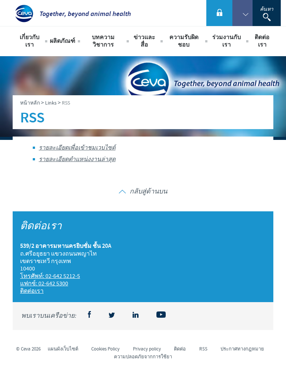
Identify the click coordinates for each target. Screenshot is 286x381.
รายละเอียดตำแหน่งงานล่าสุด (77, 159)
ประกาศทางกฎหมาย (242, 349)
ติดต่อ (180, 349)
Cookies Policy (105, 349)
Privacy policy (147, 349)
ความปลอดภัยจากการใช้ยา (143, 357)
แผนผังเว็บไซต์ (63, 349)
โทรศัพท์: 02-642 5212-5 (50, 276)
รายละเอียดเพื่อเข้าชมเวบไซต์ (77, 148)
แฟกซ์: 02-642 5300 (44, 283)
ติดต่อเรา (262, 41)
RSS (203, 349)
